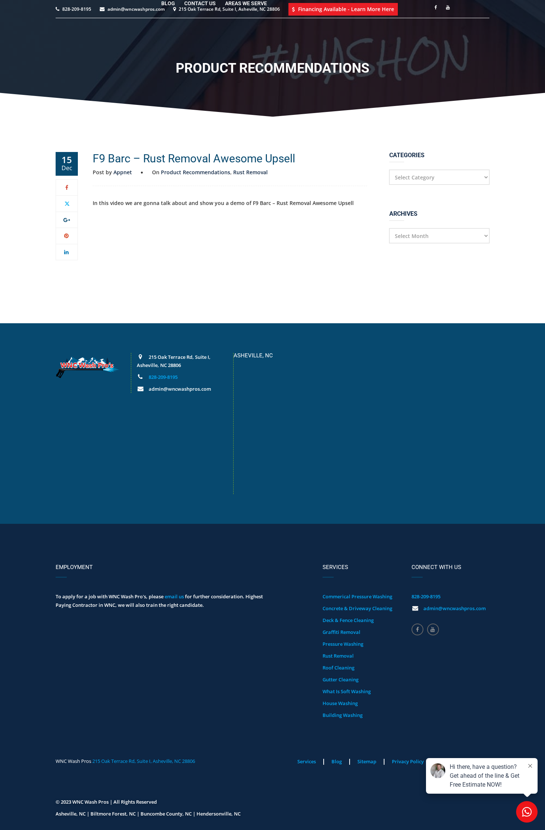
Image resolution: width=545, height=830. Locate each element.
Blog (336, 761)
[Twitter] (67, 203)
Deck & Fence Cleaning (348, 620)
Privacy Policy (408, 761)
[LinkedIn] (66, 251)
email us (174, 596)
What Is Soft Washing (347, 691)
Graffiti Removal (341, 632)
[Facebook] (66, 187)
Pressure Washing (343, 644)
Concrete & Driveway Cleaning (357, 608)
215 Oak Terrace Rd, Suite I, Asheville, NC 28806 (143, 761)
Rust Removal (250, 172)
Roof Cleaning (338, 667)
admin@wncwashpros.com (454, 608)
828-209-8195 (163, 377)
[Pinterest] (66, 235)
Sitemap (366, 761)
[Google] (66, 219)
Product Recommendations (195, 172)
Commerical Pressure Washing (357, 596)
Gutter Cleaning (341, 679)
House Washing (340, 703)
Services (306, 761)
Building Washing (343, 715)
